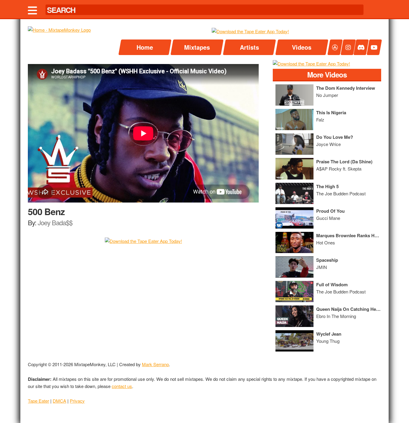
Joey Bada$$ (55, 222)
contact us (122, 386)
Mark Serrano (155, 364)
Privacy (77, 401)
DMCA (59, 401)
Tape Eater (38, 401)
